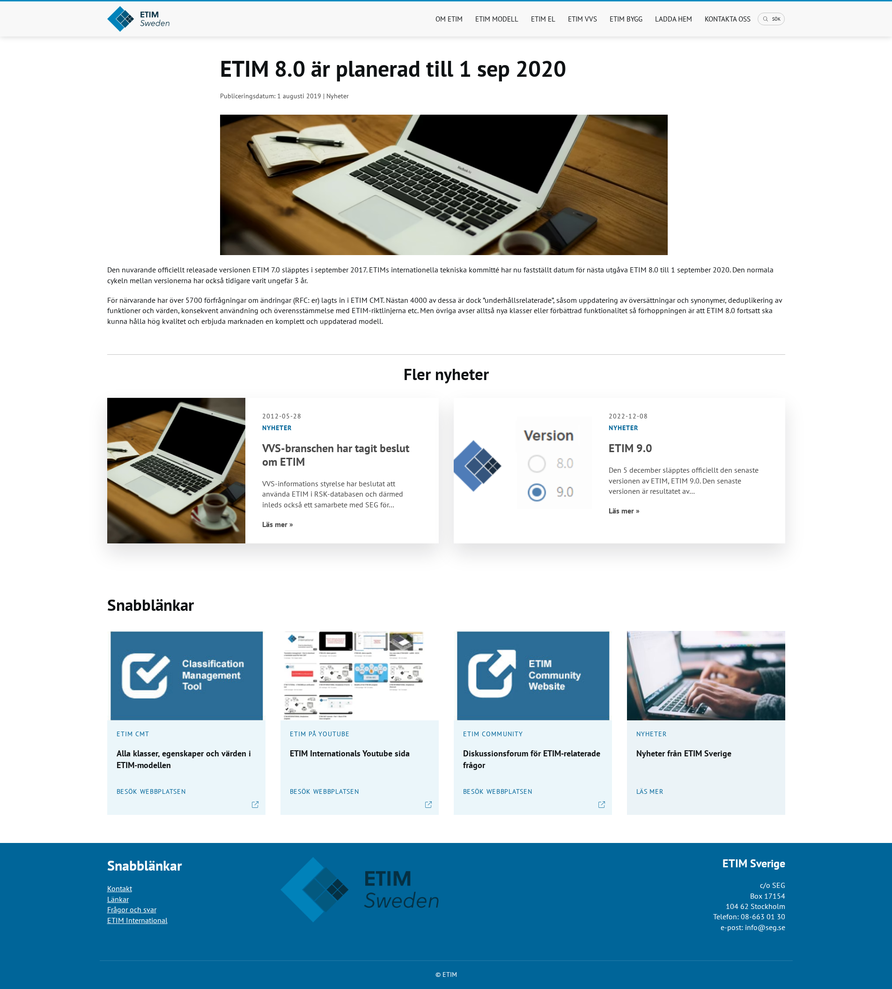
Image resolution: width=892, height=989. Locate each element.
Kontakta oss (728, 19)
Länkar (118, 899)
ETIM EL (543, 19)
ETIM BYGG (626, 19)
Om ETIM (449, 19)
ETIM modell (496, 19)
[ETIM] (157, 19)
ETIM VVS (582, 19)
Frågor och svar (131, 909)
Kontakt (119, 888)
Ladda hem (673, 19)
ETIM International (137, 920)
